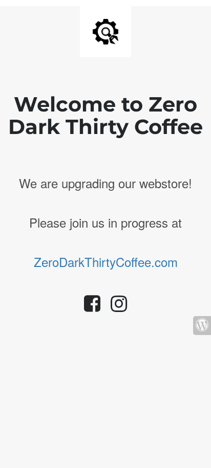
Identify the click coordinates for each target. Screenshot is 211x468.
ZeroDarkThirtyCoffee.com (106, 262)
